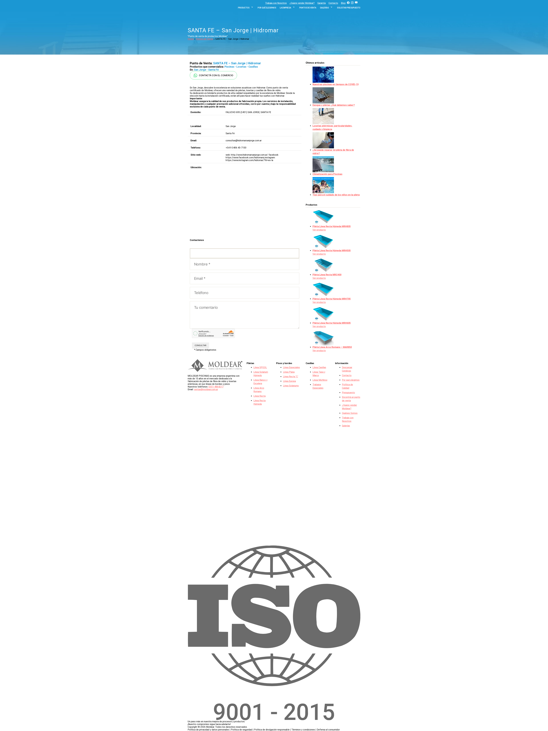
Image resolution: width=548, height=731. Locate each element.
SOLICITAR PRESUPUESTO (348, 8)
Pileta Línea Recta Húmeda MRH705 (332, 298)
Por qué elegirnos (267, 8)
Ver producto (319, 229)
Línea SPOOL (260, 367)
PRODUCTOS (243, 8)
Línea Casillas (319, 367)
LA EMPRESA (285, 8)
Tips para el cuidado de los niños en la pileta (336, 194)
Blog (343, 3)
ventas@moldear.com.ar (206, 389)
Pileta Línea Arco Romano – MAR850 (332, 347)
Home (191, 39)
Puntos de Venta (204, 39)
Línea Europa (289, 381)
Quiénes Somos (349, 413)
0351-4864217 (215, 386)
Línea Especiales (291, 367)
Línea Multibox (320, 380)
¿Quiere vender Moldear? (302, 3)
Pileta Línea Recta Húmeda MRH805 (332, 226)
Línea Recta (259, 396)
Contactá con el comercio (215, 75)
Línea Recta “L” (290, 376)
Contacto (333, 3)
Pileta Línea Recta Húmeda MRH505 (332, 250)
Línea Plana (289, 372)
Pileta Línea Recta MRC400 (327, 274)
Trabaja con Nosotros (276, 3)
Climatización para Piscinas (327, 174)
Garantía (321, 3)
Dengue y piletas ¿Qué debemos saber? (334, 105)
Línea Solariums (291, 385)
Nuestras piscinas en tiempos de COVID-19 (335, 84)
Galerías (324, 8)
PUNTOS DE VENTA (307, 8)
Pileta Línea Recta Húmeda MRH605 (332, 323)
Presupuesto (348, 392)
